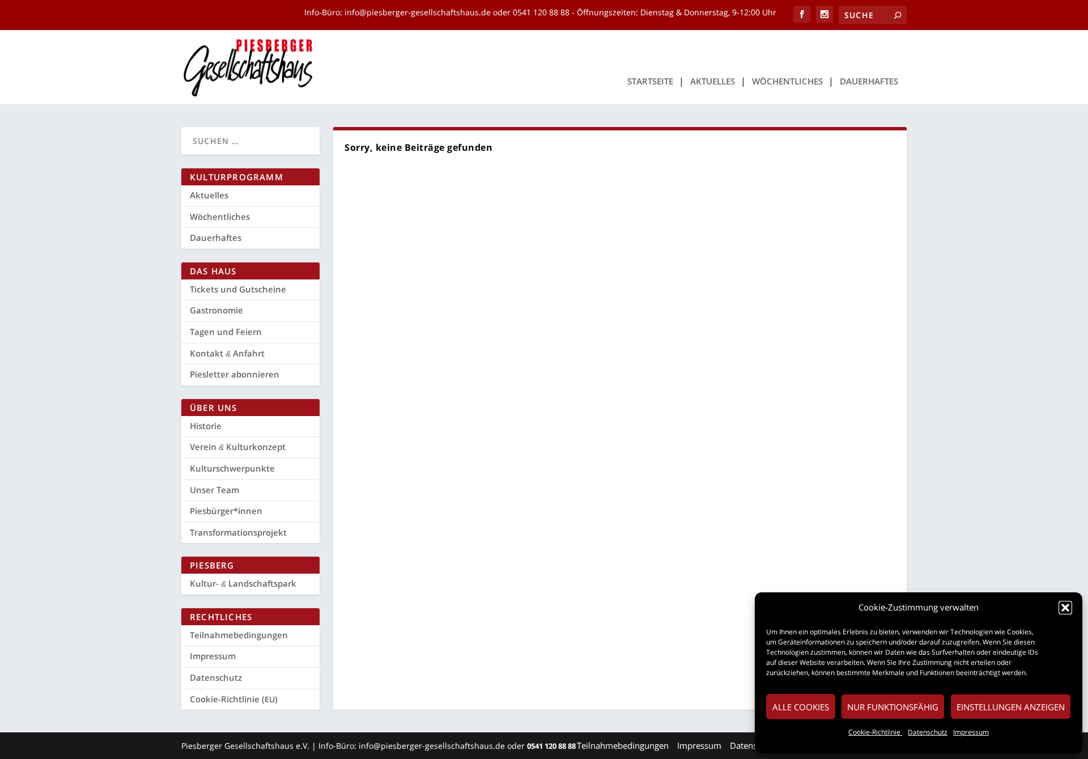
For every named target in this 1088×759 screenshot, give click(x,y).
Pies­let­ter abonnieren (234, 374)
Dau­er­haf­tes (869, 82)
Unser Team (214, 489)
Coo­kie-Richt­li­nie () (234, 699)
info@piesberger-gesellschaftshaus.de (419, 12)
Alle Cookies (800, 707)
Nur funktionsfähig (892, 707)
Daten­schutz (927, 732)
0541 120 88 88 (541, 12)
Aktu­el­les (712, 82)
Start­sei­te (650, 82)
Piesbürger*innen (226, 510)
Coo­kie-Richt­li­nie (875, 732)
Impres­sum (971, 732)
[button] (1065, 607)
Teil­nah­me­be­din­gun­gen (239, 635)
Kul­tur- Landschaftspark (243, 583)
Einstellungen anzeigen (1011, 707)
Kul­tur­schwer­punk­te (232, 468)
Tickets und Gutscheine (238, 289)
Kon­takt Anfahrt (227, 353)
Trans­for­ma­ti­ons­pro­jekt (238, 532)
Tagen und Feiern (226, 331)
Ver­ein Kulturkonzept (238, 446)
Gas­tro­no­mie (216, 310)
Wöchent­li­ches (787, 82)
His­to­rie (206, 425)
